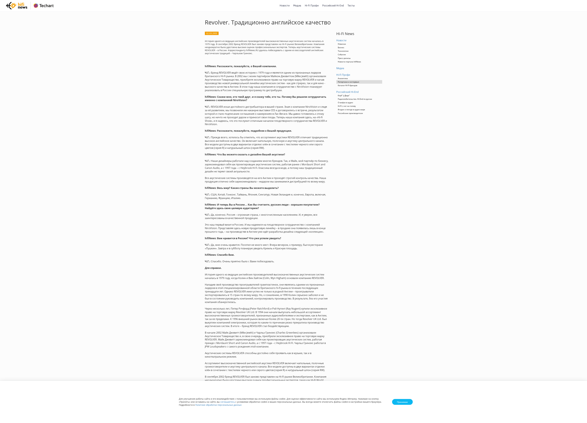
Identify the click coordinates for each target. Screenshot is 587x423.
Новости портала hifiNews (349, 61)
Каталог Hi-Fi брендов (347, 85)
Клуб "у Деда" (344, 95)
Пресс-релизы (344, 58)
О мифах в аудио (345, 102)
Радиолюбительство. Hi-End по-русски (355, 99)
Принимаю (402, 401)
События (342, 54)
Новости (285, 5)
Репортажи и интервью (348, 82)
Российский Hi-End (333, 5)
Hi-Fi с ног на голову (347, 106)
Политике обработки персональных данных (218, 404)
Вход (580, 7)
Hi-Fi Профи (312, 5)
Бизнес (341, 47)
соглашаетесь (227, 401)
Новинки (342, 44)
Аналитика (343, 78)
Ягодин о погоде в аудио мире (351, 109)
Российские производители (350, 113)
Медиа (297, 5)
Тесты (351, 5)
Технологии (343, 51)
